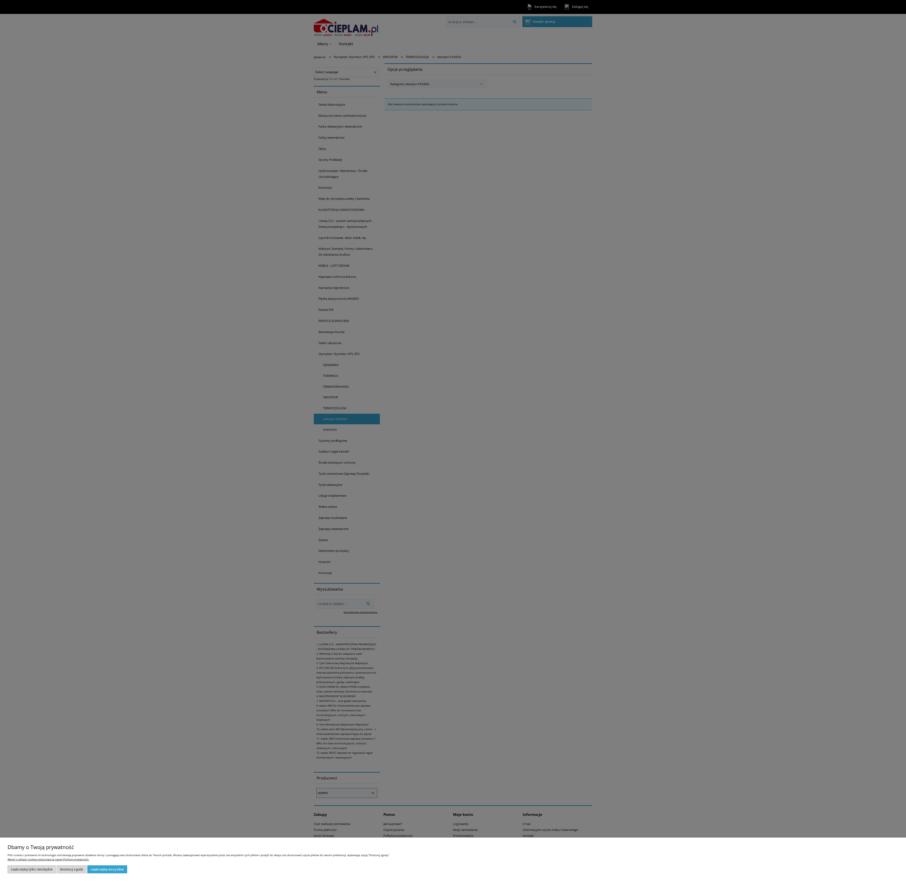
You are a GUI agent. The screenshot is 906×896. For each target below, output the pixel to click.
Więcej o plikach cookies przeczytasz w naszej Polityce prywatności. (48, 859)
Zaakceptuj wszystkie (107, 869)
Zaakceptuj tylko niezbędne (32, 869)
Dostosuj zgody (71, 869)
